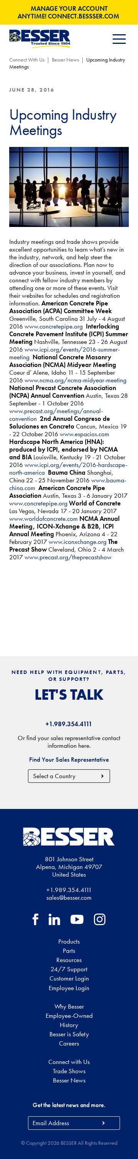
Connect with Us (69, 1062)
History (69, 1025)
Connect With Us (26, 59)
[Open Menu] (119, 39)
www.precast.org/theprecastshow (68, 557)
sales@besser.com (69, 897)
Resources (69, 960)
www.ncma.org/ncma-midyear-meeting (76, 380)
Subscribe (103, 1123)
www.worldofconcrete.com (43, 518)
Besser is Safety (69, 1034)
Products (69, 941)
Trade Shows (69, 1071)
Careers (69, 1043)
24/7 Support (69, 969)
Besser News (65, 59)
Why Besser (69, 1006)
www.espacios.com (84, 434)
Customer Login (69, 978)
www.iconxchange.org (78, 541)
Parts (69, 950)
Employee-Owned (69, 1015)
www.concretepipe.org (54, 326)
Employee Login (69, 988)
